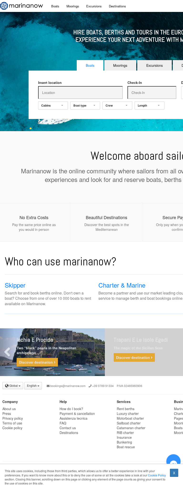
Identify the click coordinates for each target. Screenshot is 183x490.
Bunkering (124, 442)
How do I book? (71, 408)
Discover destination (36, 362)
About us (9, 408)
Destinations (117, 6)
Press (6, 413)
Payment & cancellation (77, 413)
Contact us (68, 427)
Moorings (72, 6)
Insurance (124, 437)
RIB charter (125, 432)
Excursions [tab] (154, 65)
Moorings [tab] (120, 65)
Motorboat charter (130, 418)
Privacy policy (12, 418)
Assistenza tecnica (73, 418)
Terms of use (12, 423)
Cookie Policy (157, 475)
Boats (55, 6)
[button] (7, 352)
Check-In (134, 82)
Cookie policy (12, 427)
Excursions (94, 6)
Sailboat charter (129, 423)
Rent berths (125, 408)
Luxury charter (128, 413)
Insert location (50, 82)
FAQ (63, 423)
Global (14, 385)
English (32, 385)
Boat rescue (126, 446)
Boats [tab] (90, 65)
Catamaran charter (131, 427)
